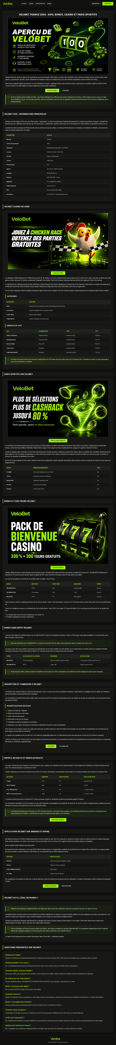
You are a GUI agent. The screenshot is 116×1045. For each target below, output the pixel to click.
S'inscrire (65, 90)
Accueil (24, 3)
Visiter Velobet (52, 90)
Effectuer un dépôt (58, 819)
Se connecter (63, 746)
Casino (31, 3)
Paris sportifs (40, 3)
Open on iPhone (66, 886)
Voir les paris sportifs (58, 440)
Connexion (107, 3)
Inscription (95, 3)
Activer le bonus (58, 567)
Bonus (49, 3)
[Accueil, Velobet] (10, 3)
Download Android (50, 886)
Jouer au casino (58, 273)
